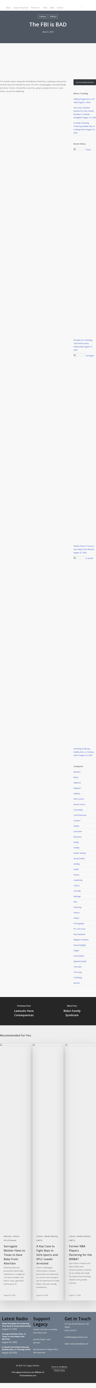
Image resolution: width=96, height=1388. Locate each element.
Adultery (77, 793)
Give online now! (39, 1332)
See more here (39, 1352)
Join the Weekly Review (85, 82)
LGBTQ (77, 885)
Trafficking (78, 977)
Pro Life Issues (80, 929)
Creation (77, 820)
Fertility (76, 847)
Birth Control (79, 799)
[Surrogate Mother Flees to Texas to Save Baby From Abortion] (15, 1172)
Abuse (76, 777)
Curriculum (78, 831)
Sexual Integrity (80, 945)
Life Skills (77, 891)
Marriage (77, 896)
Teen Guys (78, 972)
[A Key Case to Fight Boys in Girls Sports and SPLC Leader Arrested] (48, 1172)
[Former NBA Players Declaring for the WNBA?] (80, 1172)
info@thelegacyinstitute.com (76, 1337)
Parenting (77, 907)
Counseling (78, 810)
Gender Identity (80, 853)
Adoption (77, 788)
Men (75, 902)
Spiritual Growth (80, 961)
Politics (53, 16)
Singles (76, 950)
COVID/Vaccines (80, 815)
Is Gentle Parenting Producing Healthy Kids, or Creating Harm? (16, 1348)
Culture (42, 16)
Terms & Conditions (59, 1367)
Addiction (77, 782)
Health (76, 869)
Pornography (79, 923)
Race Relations (80, 934)
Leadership (78, 880)
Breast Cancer (79, 804)
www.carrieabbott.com (79, 1344)
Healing (77, 864)
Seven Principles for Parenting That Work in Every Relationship (16, 1324)
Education (78, 837)
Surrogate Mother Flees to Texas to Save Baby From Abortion (14, 1336)
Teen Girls (78, 967)
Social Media (79, 956)
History (76, 875)
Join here (36, 1342)
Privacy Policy (59, 1370)
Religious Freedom (81, 939)
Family (76, 842)
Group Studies (79, 858)
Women (77, 983)
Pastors (77, 912)
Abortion (77, 772)
